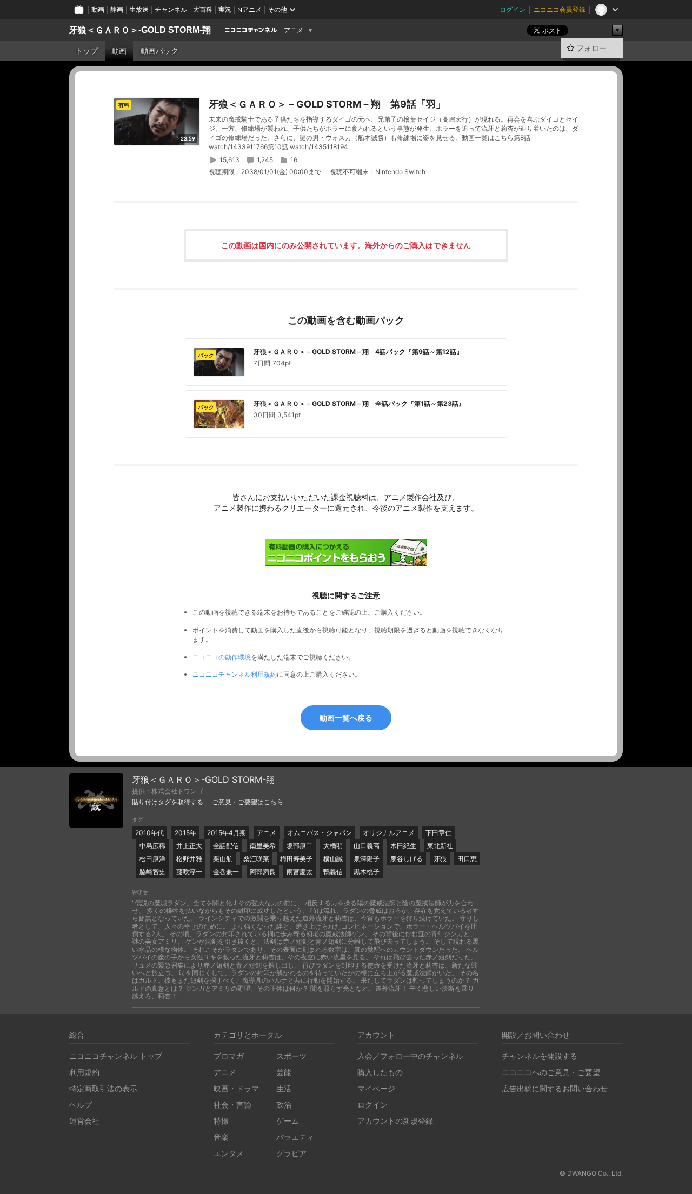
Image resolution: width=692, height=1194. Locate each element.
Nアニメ (249, 9)
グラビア (291, 1153)
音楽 (221, 1137)
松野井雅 (189, 859)
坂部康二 (299, 846)
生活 (283, 1088)
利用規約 (84, 1072)
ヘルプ (80, 1104)
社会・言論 (232, 1104)
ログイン (512, 9)
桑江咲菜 (256, 859)
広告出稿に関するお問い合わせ (555, 1088)
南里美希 (263, 846)
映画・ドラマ (236, 1088)
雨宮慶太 (299, 872)
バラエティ (295, 1137)
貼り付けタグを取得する (167, 802)
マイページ (376, 1088)
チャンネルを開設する (539, 1055)
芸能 (283, 1072)
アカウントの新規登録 (395, 1120)
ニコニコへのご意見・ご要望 (551, 1072)
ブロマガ (229, 1055)
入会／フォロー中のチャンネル (410, 1055)
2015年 (185, 833)
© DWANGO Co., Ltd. (591, 1173)
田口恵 (467, 859)
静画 (116, 9)
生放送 (139, 9)
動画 (97, 9)
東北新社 (440, 846)
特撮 (221, 1120)
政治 (283, 1104)
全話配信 (226, 846)
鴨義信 (333, 872)
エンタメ (229, 1153)
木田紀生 (403, 846)
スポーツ (291, 1055)
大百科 (202, 9)
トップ (86, 50)
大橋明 (333, 846)
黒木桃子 (367, 872)
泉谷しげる (406, 859)
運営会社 (84, 1120)
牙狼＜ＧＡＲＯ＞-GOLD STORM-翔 (140, 30)
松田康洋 (152, 859)
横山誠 (333, 859)
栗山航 (222, 859)
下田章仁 (438, 833)
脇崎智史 (152, 872)
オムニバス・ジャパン (319, 833)
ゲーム (287, 1120)
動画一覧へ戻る (346, 717)
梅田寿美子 (296, 859)
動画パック (159, 50)
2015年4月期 (226, 833)
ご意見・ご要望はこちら (247, 802)
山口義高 (367, 846)
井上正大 (189, 846)
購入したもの (380, 1072)
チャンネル (171, 9)
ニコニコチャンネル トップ (115, 1055)
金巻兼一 (226, 872)
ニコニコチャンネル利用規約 (234, 674)
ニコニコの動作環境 (221, 657)
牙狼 (440, 859)
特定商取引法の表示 (103, 1088)
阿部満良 (263, 872)
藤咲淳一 (189, 872)
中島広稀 (152, 846)
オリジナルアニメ (389, 833)
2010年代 (149, 833)
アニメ (293, 30)
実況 (224, 9)
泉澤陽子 (367, 859)
